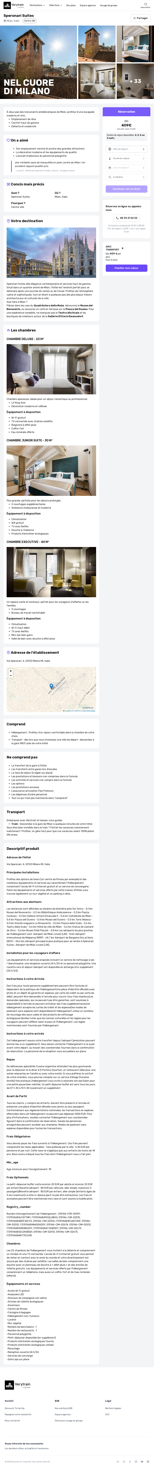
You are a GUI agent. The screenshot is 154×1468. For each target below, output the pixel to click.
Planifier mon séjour (126, 268)
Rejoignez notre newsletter (18, 1414)
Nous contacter (12, 1420)
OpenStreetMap (88, 710)
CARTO (77, 710)
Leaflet (68, 710)
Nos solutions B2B (63, 1408)
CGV (107, 1414)
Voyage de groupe (108, 5)
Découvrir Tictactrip (15, 1408)
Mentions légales (113, 1408)
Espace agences (88, 5)
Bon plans (71, 5)
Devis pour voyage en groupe (69, 1420)
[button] (51, 686)
